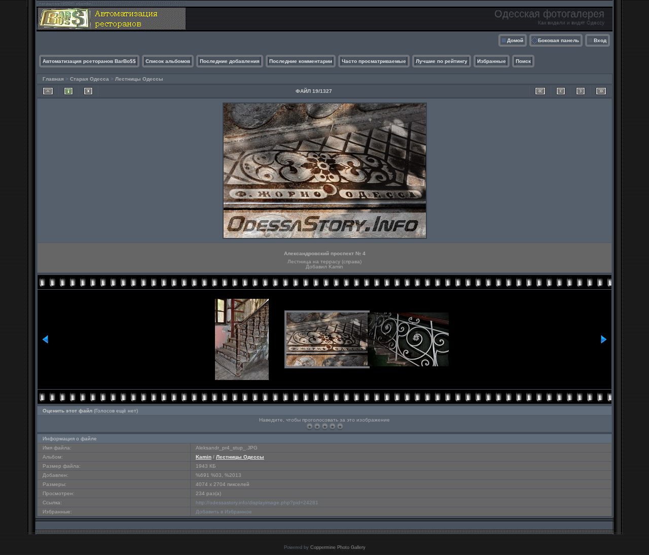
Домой (515, 40)
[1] (309, 426)
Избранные (491, 61)
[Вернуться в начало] (540, 91)
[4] (332, 426)
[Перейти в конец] (601, 91)
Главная (53, 79)
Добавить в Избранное (224, 511)
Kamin (203, 457)
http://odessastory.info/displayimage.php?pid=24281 (257, 502)
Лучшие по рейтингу (441, 61)
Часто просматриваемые (374, 61)
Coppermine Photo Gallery (338, 547)
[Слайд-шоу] (88, 91)
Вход (600, 40)
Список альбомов (168, 61)
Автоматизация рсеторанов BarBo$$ (89, 61)
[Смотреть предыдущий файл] (560, 91)
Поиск (523, 61)
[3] (325, 426)
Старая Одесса (89, 79)
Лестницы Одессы (139, 79)
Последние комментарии (300, 61)
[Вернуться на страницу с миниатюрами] (48, 91)
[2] (317, 426)
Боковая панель (558, 40)
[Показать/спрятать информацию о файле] (68, 91)
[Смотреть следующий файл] (580, 91)
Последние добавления (230, 61)
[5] (340, 426)
